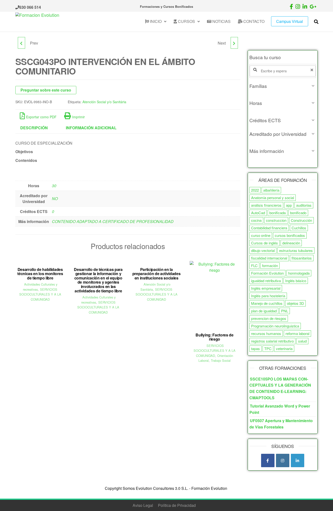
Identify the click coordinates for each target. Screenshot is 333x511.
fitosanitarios (302, 257)
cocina (256, 220)
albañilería (271, 190)
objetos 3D (295, 303)
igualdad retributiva (266, 280)
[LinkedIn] (297, 460)
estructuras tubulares (296, 250)
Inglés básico (295, 280)
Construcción (301, 220)
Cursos (186, 21)
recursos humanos (266, 333)
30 (54, 185)
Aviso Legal (143, 505)
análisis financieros (266, 205)
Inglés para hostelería (268, 295)
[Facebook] (267, 460)
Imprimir (78, 116)
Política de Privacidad (177, 505)
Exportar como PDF (41, 116)
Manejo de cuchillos (267, 303)
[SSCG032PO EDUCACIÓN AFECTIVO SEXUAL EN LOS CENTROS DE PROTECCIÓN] (21, 43)
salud (302, 341)
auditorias (304, 205)
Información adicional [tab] (91, 127)
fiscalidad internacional (269, 257)
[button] (282, 86)
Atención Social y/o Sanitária (104, 101)
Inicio (155, 21)
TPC (268, 348)
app (289, 205)
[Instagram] (282, 460)
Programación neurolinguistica (275, 325)
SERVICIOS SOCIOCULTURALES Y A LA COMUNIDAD (40, 294)
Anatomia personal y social (272, 197)
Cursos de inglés (264, 242)
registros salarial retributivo (272, 341)
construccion (276, 220)
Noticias (221, 21)
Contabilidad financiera (269, 227)
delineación (291, 242)
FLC (254, 265)
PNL (284, 310)
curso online (260, 235)
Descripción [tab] (34, 127)
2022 (255, 190)
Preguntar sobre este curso (45, 90)
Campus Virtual (289, 21)
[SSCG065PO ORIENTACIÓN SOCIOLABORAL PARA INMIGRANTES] (234, 43)
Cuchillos (299, 227)
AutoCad (258, 212)
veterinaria (284, 348)
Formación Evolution (267, 273)
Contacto (253, 21)
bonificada (277, 212)
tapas (255, 348)
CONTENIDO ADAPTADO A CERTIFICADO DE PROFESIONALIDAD (113, 221)
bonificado (298, 212)
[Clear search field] (312, 69)
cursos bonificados (290, 235)
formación (270, 265)
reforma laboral (297, 333)
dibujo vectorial (263, 250)
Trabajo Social (221, 360)
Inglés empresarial (265, 288)
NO (55, 198)
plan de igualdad (264, 310)
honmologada (299, 273)
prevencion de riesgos (268, 318)
